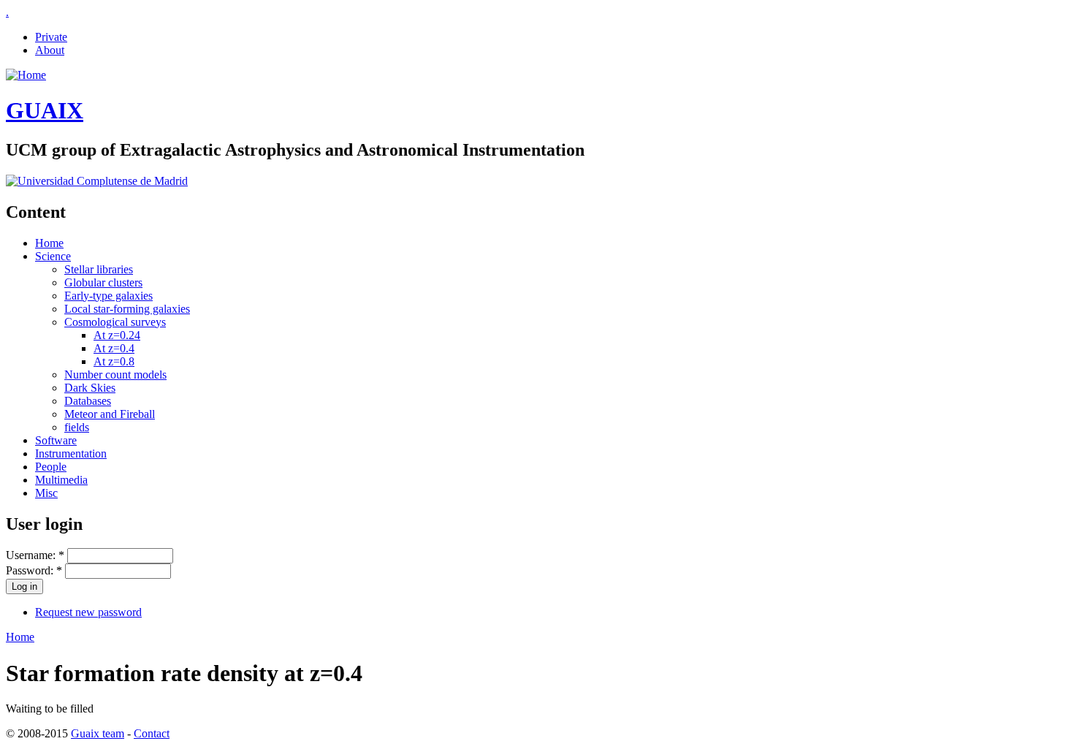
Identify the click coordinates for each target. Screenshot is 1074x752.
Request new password (88, 612)
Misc (46, 493)
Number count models (115, 374)
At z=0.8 (114, 361)
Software (56, 440)
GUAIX (44, 110)
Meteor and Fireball (109, 414)
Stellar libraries (98, 269)
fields (76, 427)
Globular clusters (103, 282)
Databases (87, 401)
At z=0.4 (114, 348)
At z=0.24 (117, 335)
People (50, 466)
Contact (152, 733)
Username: (35, 555)
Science (53, 256)
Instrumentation (71, 453)
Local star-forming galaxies (127, 309)
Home (49, 243)
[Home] (26, 75)
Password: (34, 570)
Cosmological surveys (115, 322)
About (49, 50)
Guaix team (97, 733)
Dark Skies (89, 387)
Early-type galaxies (108, 295)
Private (51, 37)
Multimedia (61, 480)
